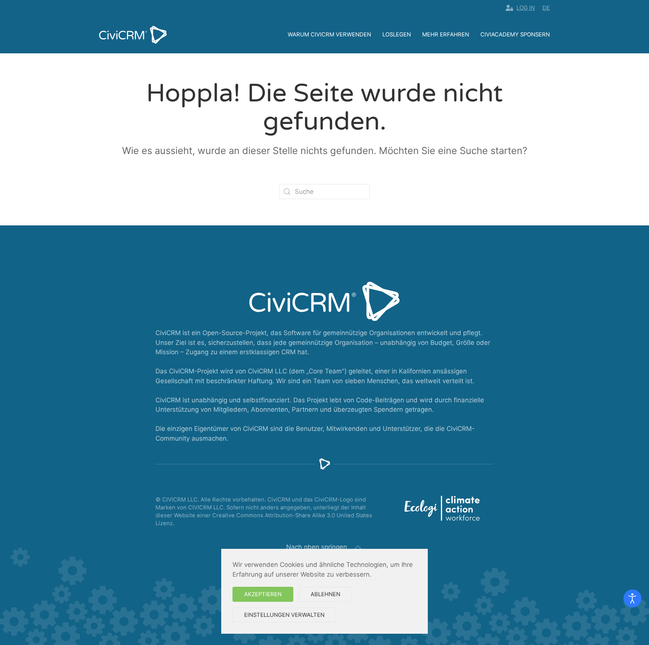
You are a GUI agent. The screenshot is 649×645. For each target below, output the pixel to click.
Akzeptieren (263, 594)
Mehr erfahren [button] (445, 34)
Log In (525, 8)
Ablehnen (325, 594)
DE (546, 8)
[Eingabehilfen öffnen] (632, 598)
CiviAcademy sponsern (515, 34)
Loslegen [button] (396, 34)
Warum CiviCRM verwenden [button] (329, 34)
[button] (358, 547)
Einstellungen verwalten (284, 615)
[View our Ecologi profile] (442, 508)
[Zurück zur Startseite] (133, 34)
